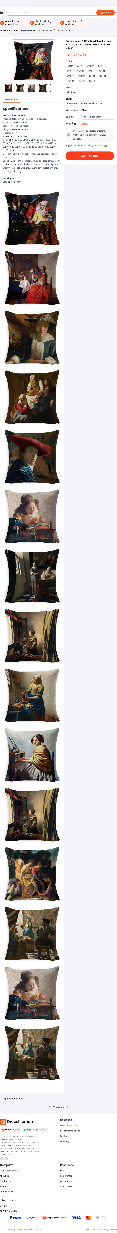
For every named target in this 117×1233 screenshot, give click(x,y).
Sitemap (113, 1230)
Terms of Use (89, 1230)
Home (3, 30)
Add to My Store (89, 155)
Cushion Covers (64, 30)
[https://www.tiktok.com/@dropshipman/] (2, 1158)
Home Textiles (46, 30)
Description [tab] (11, 99)
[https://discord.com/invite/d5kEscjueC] (6, 1158)
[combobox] (98, 117)
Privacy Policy (102, 1230)
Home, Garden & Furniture (22, 30)
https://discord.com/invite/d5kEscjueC (6, 1158)
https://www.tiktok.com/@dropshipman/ (2, 1158)
